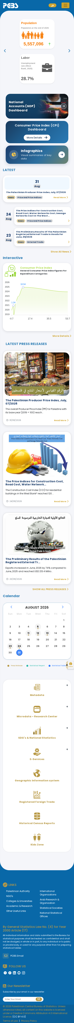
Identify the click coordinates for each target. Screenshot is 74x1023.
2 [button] (10, 626)
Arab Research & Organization (49, 901)
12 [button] (38, 633)
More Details (61, 336)
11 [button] (28, 633)
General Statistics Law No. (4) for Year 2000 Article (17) (34, 929)
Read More (60, 420)
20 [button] (47, 639)
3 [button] (19, 626)
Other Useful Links (16, 911)
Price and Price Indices (29, 197)
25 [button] (28, 646)
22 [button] (63, 639)
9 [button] (10, 633)
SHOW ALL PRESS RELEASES (49, 589)
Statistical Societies (51, 908)
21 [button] (55, 639)
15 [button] (64, 633)
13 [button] (47, 633)
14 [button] (55, 633)
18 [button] (28, 639)
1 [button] (63, 620)
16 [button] (10, 639)
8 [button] (64, 626)
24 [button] (19, 646)
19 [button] (38, 639)
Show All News (60, 251)
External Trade (35, 242)
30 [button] (10, 652)
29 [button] (63, 646)
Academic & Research (19, 906)
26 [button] (37, 646)
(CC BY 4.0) (19, 1016)
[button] (65, 5)
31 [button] (19, 652)
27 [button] (47, 646)
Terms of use (10, 1020)
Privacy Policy (29, 1020)
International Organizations (48, 892)
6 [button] (47, 626)
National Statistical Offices (51, 914)
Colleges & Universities (19, 901)
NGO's (9, 896)
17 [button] (19, 639)
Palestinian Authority (18, 891)
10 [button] (19, 633)
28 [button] (55, 646)
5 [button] (38, 626)
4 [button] (28, 626)
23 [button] (10, 646)
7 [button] (56, 626)
